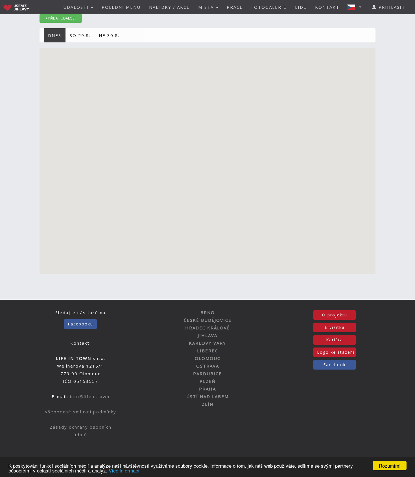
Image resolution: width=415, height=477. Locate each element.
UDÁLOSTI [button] (76, 7)
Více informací (124, 470)
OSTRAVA (207, 366)
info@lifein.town (90, 396)
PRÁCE (235, 7)
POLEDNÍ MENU (121, 7)
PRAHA (207, 389)
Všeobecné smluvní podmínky (80, 412)
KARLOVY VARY (207, 343)
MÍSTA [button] (206, 7)
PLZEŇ (208, 381)
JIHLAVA (207, 335)
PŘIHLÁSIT (391, 7)
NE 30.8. (109, 35)
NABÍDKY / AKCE (169, 7)
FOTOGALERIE (269, 7)
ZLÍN (207, 404)
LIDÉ (301, 7)
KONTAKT (327, 7)
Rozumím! (390, 465)
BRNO (207, 312)
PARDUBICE (207, 373)
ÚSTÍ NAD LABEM (207, 396)
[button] (356, 7)
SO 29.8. (80, 35)
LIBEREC (207, 350)
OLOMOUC (207, 358)
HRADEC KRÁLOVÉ (207, 328)
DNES (54, 35)
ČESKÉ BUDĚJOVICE (207, 320)
